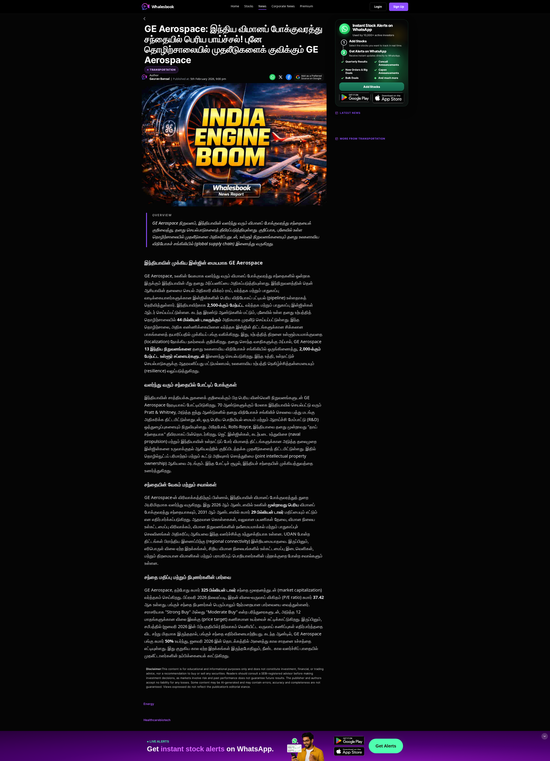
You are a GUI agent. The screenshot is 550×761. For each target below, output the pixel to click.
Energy (149, 704)
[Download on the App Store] (388, 98)
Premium (306, 6)
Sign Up (398, 7)
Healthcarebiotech (157, 720)
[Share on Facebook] (289, 77)
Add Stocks (371, 86)
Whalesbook (163, 6)
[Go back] (144, 19)
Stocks (248, 6)
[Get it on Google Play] (355, 98)
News (262, 6)
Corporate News (283, 6)
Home (235, 6)
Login (378, 7)
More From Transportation (362, 138)
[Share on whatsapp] (272, 77)
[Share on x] (281, 77)
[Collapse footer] (544, 736)
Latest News (350, 112)
